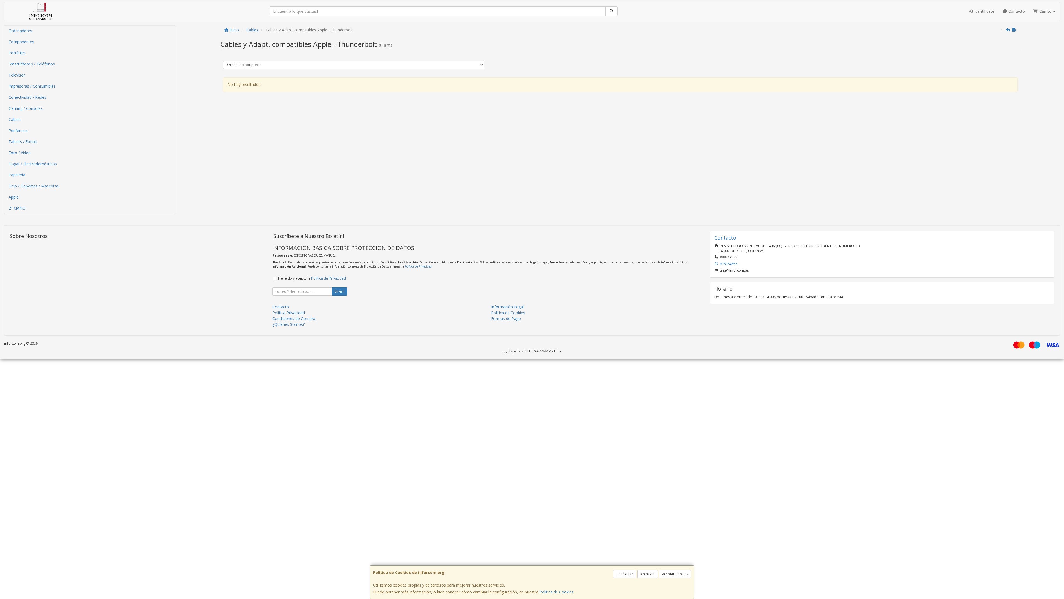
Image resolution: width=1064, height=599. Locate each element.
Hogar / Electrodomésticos (33, 163)
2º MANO (17, 208)
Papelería (17, 174)
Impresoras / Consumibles (32, 86)
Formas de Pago (506, 318)
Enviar (339, 291)
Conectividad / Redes (27, 97)
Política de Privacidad (418, 266)
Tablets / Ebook (23, 141)
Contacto (1016, 11)
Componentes (21, 41)
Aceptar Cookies (675, 574)
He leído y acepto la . (312, 278)
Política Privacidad (288, 312)
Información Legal (507, 306)
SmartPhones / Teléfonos (32, 64)
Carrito (1045, 11)
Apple (14, 197)
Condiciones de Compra (293, 318)
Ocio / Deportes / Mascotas (34, 186)
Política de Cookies (556, 592)
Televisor (17, 75)
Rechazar (647, 574)
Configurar (624, 574)
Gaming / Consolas (26, 108)
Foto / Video (20, 152)
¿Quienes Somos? (288, 324)
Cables (15, 119)
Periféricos (18, 130)
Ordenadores (20, 30)
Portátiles (17, 52)
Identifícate (983, 11)
